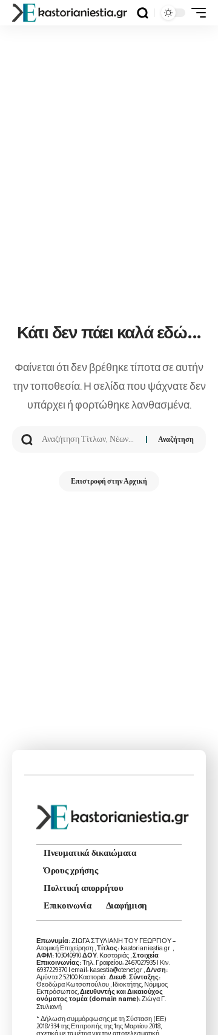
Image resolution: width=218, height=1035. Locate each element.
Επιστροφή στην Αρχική (109, 481)
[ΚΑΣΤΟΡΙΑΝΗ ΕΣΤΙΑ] (71, 12)
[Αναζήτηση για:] (89, 439)
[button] (142, 13)
